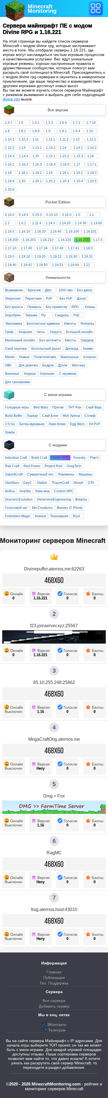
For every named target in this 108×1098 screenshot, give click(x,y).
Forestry (79, 457)
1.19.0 (9, 256)
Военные (12, 373)
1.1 (91, 214)
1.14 (63, 147)
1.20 (22, 181)
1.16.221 (82, 240)
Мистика (78, 365)
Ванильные (70, 357)
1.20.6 (9, 189)
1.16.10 (24, 231)
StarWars (12, 482)
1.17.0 (97, 240)
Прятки (58, 407)
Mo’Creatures (42, 507)
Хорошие (47, 373)
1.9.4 (76, 131)
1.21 (86, 265)
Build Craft (39, 457)
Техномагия (59, 516)
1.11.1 (50, 139)
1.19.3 (92, 172)
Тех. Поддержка (54, 983)
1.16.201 (29, 240)
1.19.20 (40, 256)
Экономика (13, 323)
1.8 (7, 131)
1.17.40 (57, 248)
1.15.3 (78, 156)
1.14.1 (78, 147)
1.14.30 (80, 223)
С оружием (67, 373)
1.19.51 (57, 265)
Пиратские (33, 298)
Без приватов (56, 307)
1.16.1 (9, 164)
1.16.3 (37, 164)
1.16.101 (90, 231)
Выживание (14, 290)
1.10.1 (9, 139)
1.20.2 (50, 181)
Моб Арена (71, 415)
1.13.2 (50, 147)
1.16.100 (72, 231)
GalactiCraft (14, 474)
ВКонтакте (56, 1024)
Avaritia (25, 491)
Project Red (53, 466)
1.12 (76, 139)
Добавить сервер (54, 1006)
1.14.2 (92, 147)
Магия (10, 357)
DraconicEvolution (19, 499)
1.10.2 (23, 139)
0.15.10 (52, 214)
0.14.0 (9, 214)
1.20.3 (64, 181)
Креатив (34, 290)
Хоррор (30, 373)
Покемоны (66, 474)
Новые (24, 357)
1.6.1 (22, 223)
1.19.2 (78, 172)
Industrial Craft (16, 457)
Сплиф (90, 415)
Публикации (54, 977)
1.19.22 (55, 256)
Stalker (42, 482)
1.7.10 (91, 122)
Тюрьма (31, 315)
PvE (76, 315)
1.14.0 (50, 223)
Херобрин (13, 315)
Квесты (70, 340)
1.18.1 (23, 172)
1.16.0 (9, 231)
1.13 (22, 147)
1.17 (77, 164)
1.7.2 (76, 122)
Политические (45, 357)
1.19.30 (71, 256)
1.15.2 (64, 156)
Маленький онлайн (20, 340)
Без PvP (66, 298)
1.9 (48, 131)
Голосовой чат (16, 507)
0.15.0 (37, 214)
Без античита (50, 340)
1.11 (35, 139)
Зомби (10, 432)
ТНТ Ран (74, 407)
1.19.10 (24, 256)
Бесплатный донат (46, 348)
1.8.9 (36, 131)
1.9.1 (63, 131)
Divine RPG (60, 457)
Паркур (32, 415)
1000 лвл (65, 290)
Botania (81, 499)
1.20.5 (92, 181)
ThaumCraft (60, 482)
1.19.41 (26, 265)
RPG (75, 307)
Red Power (32, 466)
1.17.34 (42, 248)
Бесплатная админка (43, 323)
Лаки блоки (57, 424)
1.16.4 (51, 164)
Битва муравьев (31, 424)
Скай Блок (50, 415)
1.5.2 (49, 122)
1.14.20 (65, 223)
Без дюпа (84, 290)
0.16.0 (66, 214)
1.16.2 (23, 164)
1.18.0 (88, 248)
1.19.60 (73, 265)
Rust (76, 516)
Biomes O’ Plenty (70, 507)
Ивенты (70, 323)
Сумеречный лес (40, 474)
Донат (81, 298)
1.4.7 (8, 122)
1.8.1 (22, 131)
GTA (91, 482)
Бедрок (48, 365)
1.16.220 (64, 240)
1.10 (89, 131)
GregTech (74, 466)
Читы (41, 332)
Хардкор (87, 340)
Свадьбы (62, 315)
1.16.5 (65, 164)
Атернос (89, 357)
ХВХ (8, 365)
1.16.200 (11, 240)
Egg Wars (77, 424)
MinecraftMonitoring (42, 8)
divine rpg (11, 99)
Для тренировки (17, 382)
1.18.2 (37, 172)
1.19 (49, 172)
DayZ (27, 482)
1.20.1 (37, 181)
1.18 (8, 172)
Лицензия (12, 298)
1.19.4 (9, 181)
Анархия (25, 332)
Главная (54, 972)
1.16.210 (46, 240)
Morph (78, 482)
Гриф (9, 332)
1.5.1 (36, 122)
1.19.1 (64, 172)
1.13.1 (37, 147)
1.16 (90, 156)
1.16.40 (55, 231)
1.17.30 (26, 248)
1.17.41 (73, 248)
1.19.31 (87, 256)
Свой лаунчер (16, 348)
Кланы (90, 307)
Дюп (48, 290)
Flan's (94, 457)
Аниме (88, 348)
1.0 (78, 214)
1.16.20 (40, 231)
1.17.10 (10, 248)
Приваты (34, 307)
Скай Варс (94, 407)
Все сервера (54, 1000)
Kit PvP (94, 424)
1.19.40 (10, 265)
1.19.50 (42, 265)
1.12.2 (9, 147)
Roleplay (87, 323)
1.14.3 (9, 156)
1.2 (7, 223)
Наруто (56, 332)
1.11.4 (36, 223)
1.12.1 (91, 139)
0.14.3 (23, 214)
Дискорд (71, 348)
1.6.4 (63, 122)
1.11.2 (64, 139)
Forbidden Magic (17, 516)
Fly (43, 315)
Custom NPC (64, 491)
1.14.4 (23, 156)
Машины (85, 474)
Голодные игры (17, 407)
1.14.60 (96, 223)
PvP (49, 298)
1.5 (21, 122)
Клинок (40, 516)
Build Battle (13, 415)
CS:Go (10, 424)
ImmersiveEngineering (54, 499)
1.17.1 (92, 164)
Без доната (14, 307)
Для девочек (28, 365)
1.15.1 (50, 156)
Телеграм (56, 1030)
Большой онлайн (79, 332)
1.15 (35, 156)
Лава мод (42, 491)
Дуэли (62, 365)
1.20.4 (78, 181)
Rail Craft (12, 466)
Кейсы (10, 491)
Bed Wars (41, 407)
